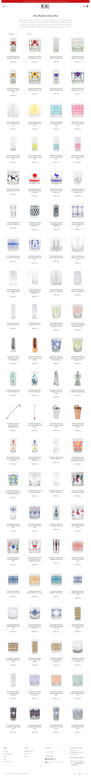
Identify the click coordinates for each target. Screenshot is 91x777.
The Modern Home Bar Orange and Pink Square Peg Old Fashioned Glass (77, 458)
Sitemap (26, 756)
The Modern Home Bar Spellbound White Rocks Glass (13, 626)
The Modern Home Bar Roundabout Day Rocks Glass (77, 726)
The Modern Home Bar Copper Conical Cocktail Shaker (35, 358)
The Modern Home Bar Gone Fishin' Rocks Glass (13, 256)
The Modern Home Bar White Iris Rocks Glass (78, 57)
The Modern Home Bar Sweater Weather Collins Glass (13, 525)
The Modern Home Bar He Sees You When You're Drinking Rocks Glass (35, 559)
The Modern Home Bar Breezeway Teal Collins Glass (56, 157)
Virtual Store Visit (8, 761)
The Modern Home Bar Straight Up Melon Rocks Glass (56, 693)
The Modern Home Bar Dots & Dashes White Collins (35, 659)
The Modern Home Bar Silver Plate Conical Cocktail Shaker (13, 358)
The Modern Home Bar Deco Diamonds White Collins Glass (13, 693)
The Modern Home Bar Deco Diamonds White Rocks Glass (78, 659)
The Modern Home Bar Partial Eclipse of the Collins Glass (56, 224)
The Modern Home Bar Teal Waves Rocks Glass (56, 592)
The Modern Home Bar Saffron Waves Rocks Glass (34, 592)
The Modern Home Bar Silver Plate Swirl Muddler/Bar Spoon (13, 425)
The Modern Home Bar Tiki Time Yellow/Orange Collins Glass (13, 458)
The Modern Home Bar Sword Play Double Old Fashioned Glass (77, 190)
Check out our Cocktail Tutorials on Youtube (56, 762)
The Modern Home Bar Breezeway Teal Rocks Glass (56, 123)
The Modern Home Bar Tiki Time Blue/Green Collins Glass (35, 458)
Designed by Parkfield (23, 773)
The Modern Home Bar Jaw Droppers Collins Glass (56, 558)
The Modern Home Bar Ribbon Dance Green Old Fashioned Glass (78, 358)
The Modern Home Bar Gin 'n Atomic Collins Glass (13, 390)
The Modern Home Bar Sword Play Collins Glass (13, 223)
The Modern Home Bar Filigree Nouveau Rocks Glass (77, 257)
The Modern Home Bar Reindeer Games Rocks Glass (77, 525)
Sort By (29, 34)
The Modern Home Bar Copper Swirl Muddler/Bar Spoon (34, 425)
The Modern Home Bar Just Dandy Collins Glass (56, 458)
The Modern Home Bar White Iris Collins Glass (56, 57)
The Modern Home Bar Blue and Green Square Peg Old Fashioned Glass (13, 492)
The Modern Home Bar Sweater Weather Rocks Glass (34, 525)
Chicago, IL (75, 764)
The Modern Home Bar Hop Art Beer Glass (35, 323)
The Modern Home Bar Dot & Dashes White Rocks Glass (56, 659)
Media (5, 759)
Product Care (28, 753)
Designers (6, 751)
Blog (5, 756)
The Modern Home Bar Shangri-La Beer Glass (13, 323)
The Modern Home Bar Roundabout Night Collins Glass (13, 726)
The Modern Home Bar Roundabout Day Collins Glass (56, 726)
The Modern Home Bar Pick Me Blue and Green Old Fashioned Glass (56, 324)
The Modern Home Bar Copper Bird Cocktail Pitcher (78, 425)
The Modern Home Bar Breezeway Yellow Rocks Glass (35, 123)
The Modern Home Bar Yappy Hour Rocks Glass (13, 189)
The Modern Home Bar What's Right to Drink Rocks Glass (35, 190)
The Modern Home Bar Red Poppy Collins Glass (13, 57)
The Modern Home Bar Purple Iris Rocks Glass (77, 89)
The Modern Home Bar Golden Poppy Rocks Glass (34, 89)
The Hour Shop (14, 773)
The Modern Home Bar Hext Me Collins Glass (35, 390)
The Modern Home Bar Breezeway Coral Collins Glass (77, 157)
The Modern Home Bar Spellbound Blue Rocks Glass (77, 592)
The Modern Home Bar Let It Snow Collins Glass (56, 491)
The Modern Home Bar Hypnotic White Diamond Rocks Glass (56, 626)
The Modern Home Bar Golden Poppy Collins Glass (13, 90)
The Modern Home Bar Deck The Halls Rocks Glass (13, 559)
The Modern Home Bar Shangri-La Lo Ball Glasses (56, 290)
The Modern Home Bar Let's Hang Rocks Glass (77, 491)
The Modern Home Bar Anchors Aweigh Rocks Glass (77, 224)
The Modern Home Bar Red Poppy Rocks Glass (34, 57)
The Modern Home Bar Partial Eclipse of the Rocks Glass (35, 224)
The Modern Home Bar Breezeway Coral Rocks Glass (77, 123)
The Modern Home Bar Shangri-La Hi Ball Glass (77, 290)
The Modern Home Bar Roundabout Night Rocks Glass (35, 726)
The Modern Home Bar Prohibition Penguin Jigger (77, 390)
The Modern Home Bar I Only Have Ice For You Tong (56, 391)
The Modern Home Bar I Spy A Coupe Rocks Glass (56, 256)
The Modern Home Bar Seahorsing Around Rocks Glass (35, 257)
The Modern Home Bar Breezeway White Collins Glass (13, 157)
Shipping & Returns (29, 751)
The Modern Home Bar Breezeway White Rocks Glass (13, 123)
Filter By (11, 34)
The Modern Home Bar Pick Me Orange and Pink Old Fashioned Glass (78, 324)
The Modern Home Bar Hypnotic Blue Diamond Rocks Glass (34, 626)
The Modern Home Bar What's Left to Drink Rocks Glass (56, 190)
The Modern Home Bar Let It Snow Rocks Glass (34, 491)
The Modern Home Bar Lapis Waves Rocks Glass (13, 592)
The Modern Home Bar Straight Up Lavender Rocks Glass (35, 693)
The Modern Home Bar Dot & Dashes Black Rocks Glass (13, 659)
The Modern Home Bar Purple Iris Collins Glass (56, 89)
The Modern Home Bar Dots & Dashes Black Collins (78, 626)
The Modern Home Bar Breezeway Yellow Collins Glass (35, 157)
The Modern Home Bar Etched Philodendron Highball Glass (35, 291)
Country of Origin (8, 753)
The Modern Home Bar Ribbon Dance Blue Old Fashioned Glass (56, 358)
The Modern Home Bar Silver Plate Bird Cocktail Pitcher (56, 425)
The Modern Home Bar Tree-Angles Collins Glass (56, 525)
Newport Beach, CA (79, 763)
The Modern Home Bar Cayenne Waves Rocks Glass (78, 559)
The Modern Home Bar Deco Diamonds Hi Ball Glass (13, 291)
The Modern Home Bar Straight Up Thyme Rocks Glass (78, 693)
